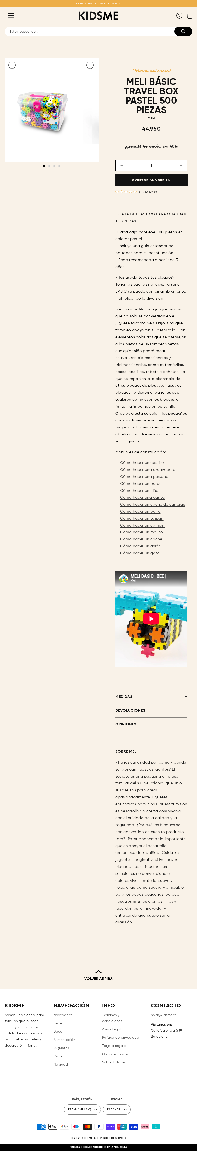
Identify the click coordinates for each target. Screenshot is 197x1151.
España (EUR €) (79, 1109)
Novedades (63, 1015)
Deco (58, 1031)
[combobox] (98, 31)
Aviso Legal (111, 1029)
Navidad (61, 1064)
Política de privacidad (120, 1037)
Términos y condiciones (112, 1018)
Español (114, 1109)
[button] (7, 15)
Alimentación (64, 1039)
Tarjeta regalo (114, 1046)
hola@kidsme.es (164, 1015)
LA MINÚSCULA (119, 1147)
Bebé (58, 1023)
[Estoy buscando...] (183, 31)
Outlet (59, 1056)
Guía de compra (115, 1054)
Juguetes (61, 1048)
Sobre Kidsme (113, 1062)
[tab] (44, 166)
